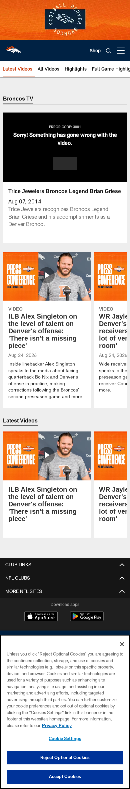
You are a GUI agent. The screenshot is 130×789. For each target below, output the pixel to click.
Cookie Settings (65, 738)
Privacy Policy (56, 725)
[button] (65, 163)
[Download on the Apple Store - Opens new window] (41, 617)
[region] (65, 712)
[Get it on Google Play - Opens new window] (87, 620)
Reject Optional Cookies (65, 757)
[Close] (122, 644)
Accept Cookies (65, 776)
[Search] (108, 50)
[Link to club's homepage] (13, 48)
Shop (95, 50)
